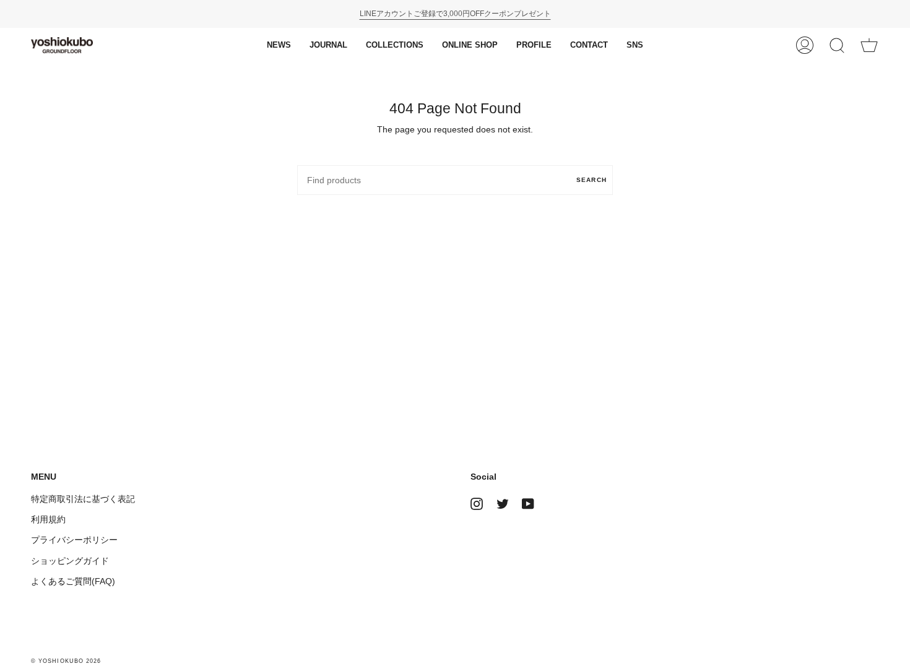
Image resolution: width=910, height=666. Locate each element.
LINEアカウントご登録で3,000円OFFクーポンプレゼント (455, 13)
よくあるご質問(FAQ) (73, 581)
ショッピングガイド (70, 561)
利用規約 (48, 519)
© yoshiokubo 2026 (66, 661)
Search (591, 179)
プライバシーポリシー (74, 540)
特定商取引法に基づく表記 (83, 499)
